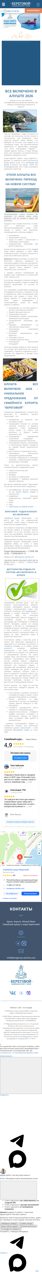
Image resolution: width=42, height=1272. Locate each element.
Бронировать (33, 10)
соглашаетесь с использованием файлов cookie (19, 1053)
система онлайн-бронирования (18, 42)
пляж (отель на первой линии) (21, 506)
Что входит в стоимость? (11, 1229)
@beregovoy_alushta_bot (24, 557)
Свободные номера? (9, 1223)
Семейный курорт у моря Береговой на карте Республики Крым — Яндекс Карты (21, 826)
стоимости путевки (12, 646)
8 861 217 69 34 (13, 11)
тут (20, 434)
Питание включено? (28, 1226)
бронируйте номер (21, 730)
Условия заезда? (26, 1223)
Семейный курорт (12, 518)
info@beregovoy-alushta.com (21, 957)
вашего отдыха (29, 492)
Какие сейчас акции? (9, 1226)
